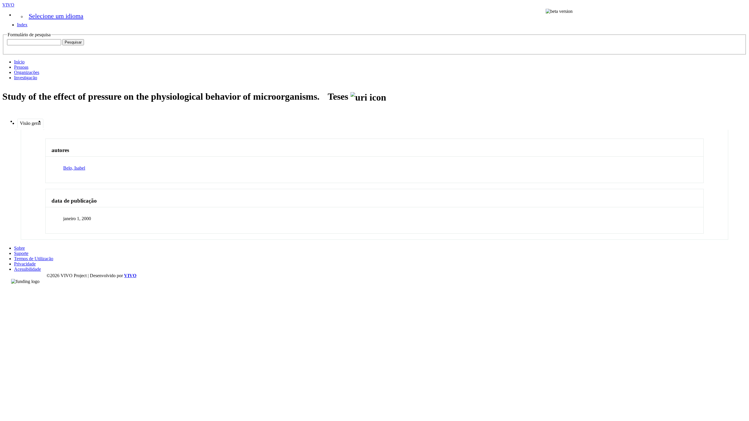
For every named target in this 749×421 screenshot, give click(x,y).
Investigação (25, 77)
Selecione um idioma (56, 16)
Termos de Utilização (33, 258)
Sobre (19, 248)
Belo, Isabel (74, 167)
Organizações (26, 72)
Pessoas (21, 67)
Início (19, 61)
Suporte (21, 253)
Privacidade (25, 263)
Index (22, 24)
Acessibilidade (27, 269)
